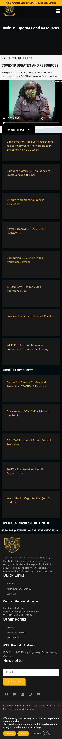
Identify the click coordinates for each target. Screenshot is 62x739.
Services (11, 593)
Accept (9, 733)
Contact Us (13, 637)
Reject (23, 733)
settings (36, 727)
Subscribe (14, 681)
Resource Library (16, 632)
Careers (11, 627)
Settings (37, 733)
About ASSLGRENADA (19, 588)
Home (10, 583)
